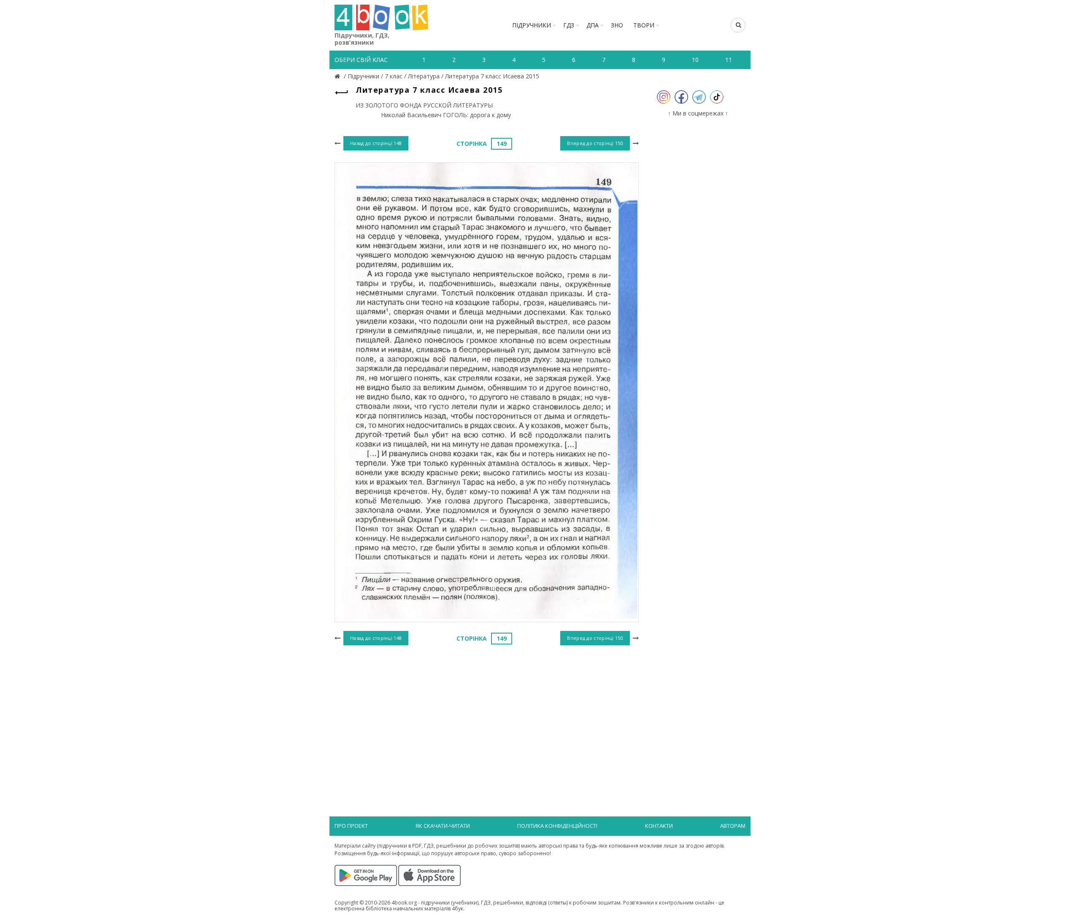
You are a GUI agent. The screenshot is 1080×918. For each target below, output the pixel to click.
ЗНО (617, 25)
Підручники (531, 25)
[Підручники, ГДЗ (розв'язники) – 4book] (338, 76)
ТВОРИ (643, 25)
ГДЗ (568, 25)
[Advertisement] (487, 717)
